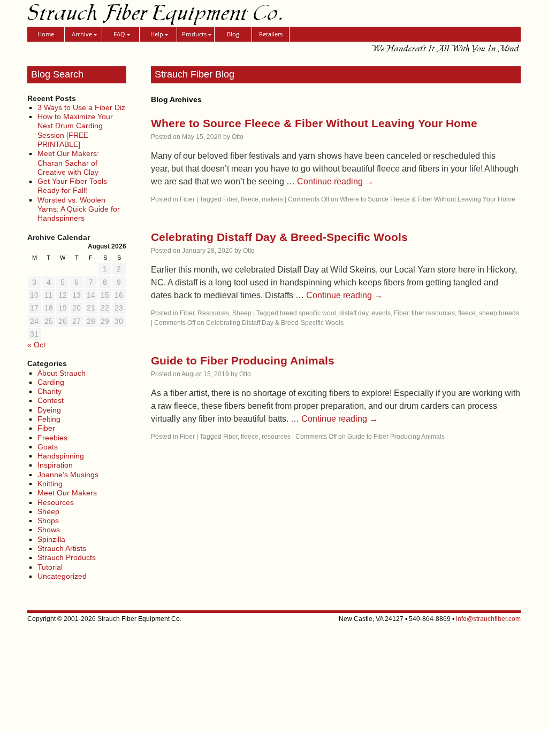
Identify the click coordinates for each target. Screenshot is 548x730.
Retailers (271, 34)
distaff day (353, 313)
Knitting (50, 483)
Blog (233, 34)
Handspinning (60, 456)
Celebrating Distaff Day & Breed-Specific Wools (279, 237)
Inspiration (55, 465)
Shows (48, 529)
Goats (47, 446)
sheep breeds (499, 313)
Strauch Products (66, 557)
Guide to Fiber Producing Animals (242, 360)
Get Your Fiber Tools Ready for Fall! (72, 186)
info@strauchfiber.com (488, 619)
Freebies (52, 437)
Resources (55, 502)
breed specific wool (308, 313)
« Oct (36, 344)
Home (45, 34)
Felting (48, 419)
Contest (50, 400)
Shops (48, 520)
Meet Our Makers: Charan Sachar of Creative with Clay (68, 162)
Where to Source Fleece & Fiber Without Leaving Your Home (314, 123)
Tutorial (50, 567)
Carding (50, 382)
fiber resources (433, 313)
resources (276, 436)
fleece (249, 199)
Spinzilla (51, 539)
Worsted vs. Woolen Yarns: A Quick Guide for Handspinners (78, 209)
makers (272, 199)
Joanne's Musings (67, 474)
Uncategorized (62, 576)
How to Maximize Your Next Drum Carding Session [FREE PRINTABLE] (75, 130)
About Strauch (61, 373)
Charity (49, 391)
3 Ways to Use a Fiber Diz (81, 107)
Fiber (46, 428)
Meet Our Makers (67, 492)
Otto (237, 137)
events (381, 313)
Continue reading (335, 181)
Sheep (48, 511)
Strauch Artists (61, 548)
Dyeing (49, 410)
